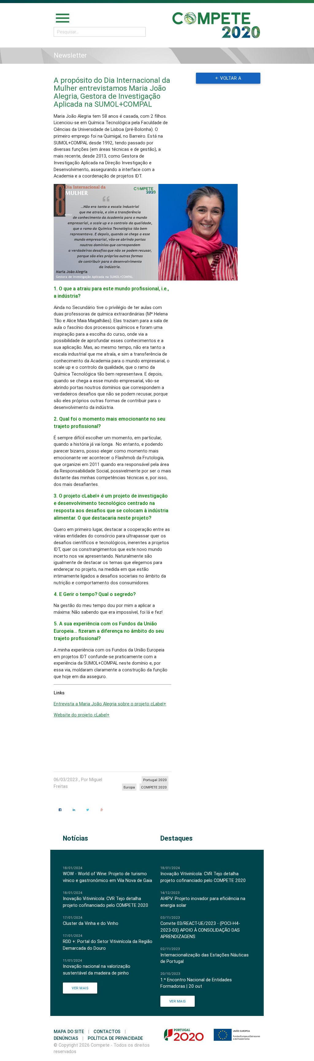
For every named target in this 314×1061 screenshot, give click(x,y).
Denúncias (66, 1038)
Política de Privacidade (115, 1038)
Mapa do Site (69, 1031)
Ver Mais (80, 988)
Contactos (107, 1031)
